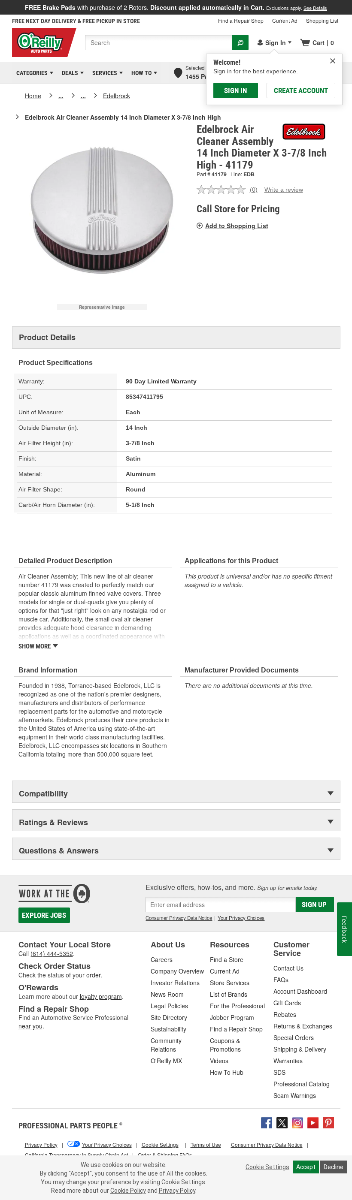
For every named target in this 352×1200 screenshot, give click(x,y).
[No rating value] (223, 190)
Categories (30, 72)
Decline (333, 1167)
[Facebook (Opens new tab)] (266, 1121)
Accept (306, 1167)
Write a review (283, 189)
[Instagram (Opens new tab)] (297, 1121)
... (61, 95)
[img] (332, 60)
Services (103, 72)
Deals (68, 72)
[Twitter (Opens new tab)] (282, 1121)
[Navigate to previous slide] (2, 7)
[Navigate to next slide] (349, 7)
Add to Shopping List (236, 225)
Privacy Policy (177, 1190)
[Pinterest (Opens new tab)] (328, 1121)
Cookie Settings (267, 1167)
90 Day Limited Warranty (161, 381)
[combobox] (158, 42)
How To (140, 72)
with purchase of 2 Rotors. (176, 7)
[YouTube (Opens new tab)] (313, 1121)
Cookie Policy (128, 1190)
